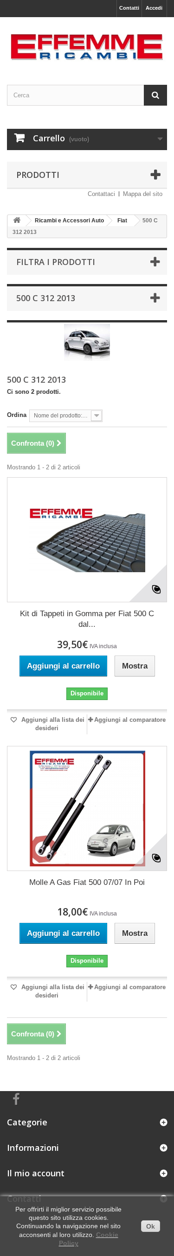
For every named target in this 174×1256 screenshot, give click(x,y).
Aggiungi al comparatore (130, 719)
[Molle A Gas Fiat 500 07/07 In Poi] (87, 808)
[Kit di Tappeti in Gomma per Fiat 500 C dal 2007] (87, 540)
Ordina (16, 414)
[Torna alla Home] (17, 221)
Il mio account (35, 1173)
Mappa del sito (142, 193)
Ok (150, 1226)
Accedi (154, 8)
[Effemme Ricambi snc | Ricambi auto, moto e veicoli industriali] (87, 43)
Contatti (129, 8)
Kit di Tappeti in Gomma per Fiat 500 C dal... (87, 619)
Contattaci (101, 193)
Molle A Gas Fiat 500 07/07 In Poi (87, 882)
